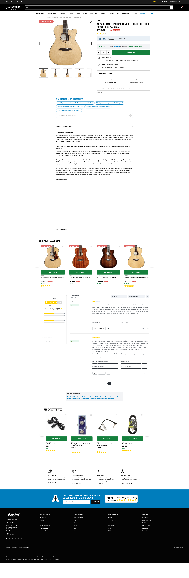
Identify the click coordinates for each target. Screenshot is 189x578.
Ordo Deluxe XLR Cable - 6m (129, 444)
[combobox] (99, 7)
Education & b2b (44, 528)
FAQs (75, 520)
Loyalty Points (145, 528)
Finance (76, 523)
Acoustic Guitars (89, 397)
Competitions (111, 525)
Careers (109, 523)
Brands (13, 2)
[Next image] (90, 43)
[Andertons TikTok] (16, 538)
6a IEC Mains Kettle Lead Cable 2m (54, 444)
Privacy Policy (43, 530)
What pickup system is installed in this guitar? (69, 110)
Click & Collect (145, 523)
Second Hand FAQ (146, 520)
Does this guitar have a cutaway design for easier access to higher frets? (75, 103)
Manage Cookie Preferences (24, 547)
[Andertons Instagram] (13, 538)
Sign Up (96, 502)
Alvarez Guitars (76, 398)
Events (109, 528)
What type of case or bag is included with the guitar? (109, 103)
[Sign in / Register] (177, 7)
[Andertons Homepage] (14, 7)
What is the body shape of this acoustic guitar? (98, 106)
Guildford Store (111, 520)
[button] (101, 34)
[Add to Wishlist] (63, 246)
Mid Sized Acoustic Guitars (102, 397)
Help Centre (43, 517)
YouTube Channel (78, 517)
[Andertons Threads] (18, 538)
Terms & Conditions (146, 525)
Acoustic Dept (81, 397)
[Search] (171, 7)
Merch (23, 2)
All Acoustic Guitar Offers (107, 398)
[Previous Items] (37, 265)
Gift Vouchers (145, 530)
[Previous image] (41, 43)
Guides (8, 2)
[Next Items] (152, 265)
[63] (107, 452)
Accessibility (14, 547)
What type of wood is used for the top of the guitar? (70, 106)
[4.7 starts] (50, 451)
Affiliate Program (112, 530)
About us (110, 517)
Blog (75, 528)
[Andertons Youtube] (7, 538)
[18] (133, 450)
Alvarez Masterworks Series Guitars (90, 398)
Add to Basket (131, 52)
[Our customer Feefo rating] (121, 499)
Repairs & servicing (45, 525)
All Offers (74, 397)
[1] (51, 285)
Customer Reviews (78, 530)
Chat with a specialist (179, 547)
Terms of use (8, 547)
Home (48, 17)
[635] (57, 450)
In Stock (43, 283)
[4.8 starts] (76, 452)
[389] (82, 452)
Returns (42, 520)
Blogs (18, 2)
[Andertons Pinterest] (21, 538)
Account (42, 523)
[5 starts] (45, 286)
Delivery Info (145, 517)
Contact (181, 1)
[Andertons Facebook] (10, 538)
